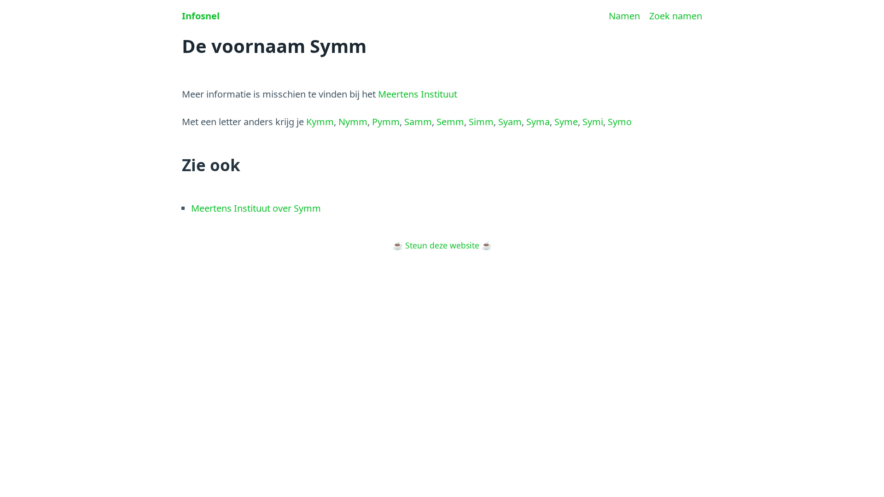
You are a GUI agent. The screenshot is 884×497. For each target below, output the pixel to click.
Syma (538, 122)
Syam (510, 122)
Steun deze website (442, 245)
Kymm (320, 122)
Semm (450, 122)
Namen (624, 16)
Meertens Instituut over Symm (256, 208)
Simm (481, 122)
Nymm (352, 122)
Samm (418, 122)
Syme (566, 122)
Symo (620, 122)
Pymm (386, 122)
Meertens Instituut (417, 94)
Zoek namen (675, 16)
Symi (592, 122)
